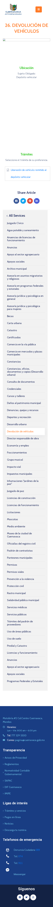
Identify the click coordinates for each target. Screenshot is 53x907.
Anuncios (12, 247)
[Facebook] (16, 201)
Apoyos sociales (16, 261)
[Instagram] (33, 897)
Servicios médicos (17, 607)
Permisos (12, 564)
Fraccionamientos (17, 452)
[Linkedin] (37, 201)
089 (38, 850)
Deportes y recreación (19, 417)
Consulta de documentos (21, 381)
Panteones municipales (20, 557)
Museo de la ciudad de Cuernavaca (19, 535)
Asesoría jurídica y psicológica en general (25, 297)
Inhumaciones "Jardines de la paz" (23, 482)
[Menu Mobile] (38, 9)
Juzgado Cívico (15, 223)
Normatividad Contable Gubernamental (17, 772)
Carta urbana (14, 323)
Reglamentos (12, 764)
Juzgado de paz (15, 491)
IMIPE (8, 793)
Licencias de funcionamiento (23, 505)
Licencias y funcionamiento (22, 652)
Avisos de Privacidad (16, 757)
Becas (10, 316)
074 (20, 856)
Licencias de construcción (21, 498)
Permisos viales (15, 571)
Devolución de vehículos (20, 431)
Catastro (12, 330)
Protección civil (15, 586)
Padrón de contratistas (20, 550)
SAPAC (8, 780)
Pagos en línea (13, 817)
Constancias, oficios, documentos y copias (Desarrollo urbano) (25, 371)
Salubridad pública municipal (23, 600)
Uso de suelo (14, 638)
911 (20, 863)
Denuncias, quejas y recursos (22, 410)
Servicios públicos (17, 614)
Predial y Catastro (17, 645)
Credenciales (14, 388)
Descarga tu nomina (15, 830)
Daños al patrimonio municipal (24, 403)
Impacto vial (14, 466)
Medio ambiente (16, 526)
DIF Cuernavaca (13, 787)
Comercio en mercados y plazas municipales (24, 353)
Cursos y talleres (16, 396)
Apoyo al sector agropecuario (23, 254)
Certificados (14, 337)
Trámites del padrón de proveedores (20, 623)
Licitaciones (13, 512)
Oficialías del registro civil (21, 543)
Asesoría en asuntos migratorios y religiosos (25, 277)
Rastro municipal (16, 593)
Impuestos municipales (19, 473)
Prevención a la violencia (20, 579)
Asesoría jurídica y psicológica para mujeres (23, 308)
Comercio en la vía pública (21, 344)
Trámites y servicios (15, 810)
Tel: (16, 735)
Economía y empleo (18, 445)
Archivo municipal (17, 268)
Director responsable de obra (23, 438)
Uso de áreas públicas (19, 631)
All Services (16, 215)
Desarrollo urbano (17, 424)
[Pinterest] (30, 201)
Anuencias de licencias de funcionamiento (21, 239)
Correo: (26, 740)
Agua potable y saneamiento (23, 230)
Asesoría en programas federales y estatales (25, 287)
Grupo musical (15, 459)
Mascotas (12, 519)
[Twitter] (23, 201)
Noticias (9, 823)
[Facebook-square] (20, 897)
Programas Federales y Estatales (25, 681)
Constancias (14, 361)
